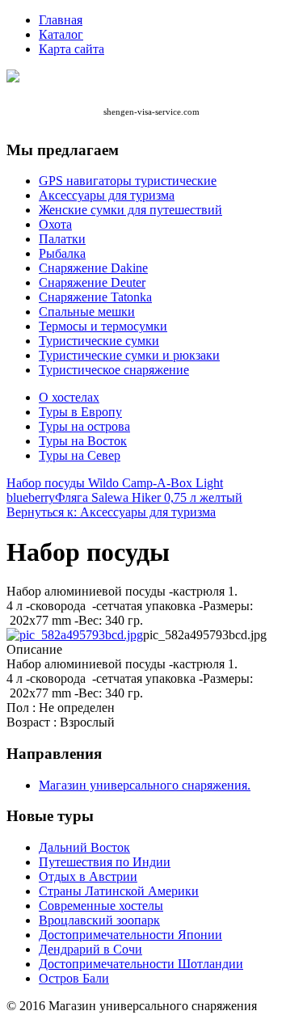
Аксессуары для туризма (107, 195)
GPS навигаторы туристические (128, 180)
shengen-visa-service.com (151, 111)
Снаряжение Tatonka (95, 297)
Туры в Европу (80, 412)
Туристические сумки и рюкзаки (129, 355)
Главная (60, 20)
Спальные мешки (87, 311)
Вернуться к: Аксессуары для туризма (111, 512)
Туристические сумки (99, 341)
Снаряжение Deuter (92, 282)
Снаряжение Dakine (93, 268)
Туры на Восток (83, 441)
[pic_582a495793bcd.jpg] (74, 635)
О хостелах (69, 397)
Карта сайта (71, 49)
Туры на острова (84, 426)
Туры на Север (79, 455)
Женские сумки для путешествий (130, 210)
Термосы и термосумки (103, 326)
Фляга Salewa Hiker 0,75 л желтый (148, 497)
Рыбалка (62, 253)
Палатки (62, 239)
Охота (55, 224)
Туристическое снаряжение (114, 370)
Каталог (61, 34)
